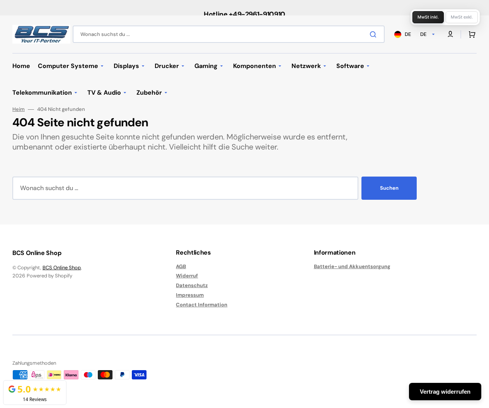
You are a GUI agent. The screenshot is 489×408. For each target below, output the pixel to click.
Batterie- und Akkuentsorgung (352, 267)
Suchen (389, 188)
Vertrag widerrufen (445, 391)
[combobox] (229, 34)
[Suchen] (375, 34)
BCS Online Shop (62, 267)
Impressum (190, 295)
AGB (181, 267)
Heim (18, 109)
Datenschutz (192, 285)
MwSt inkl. (428, 17)
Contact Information (201, 304)
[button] (470, 34)
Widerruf (187, 275)
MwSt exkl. (462, 17)
